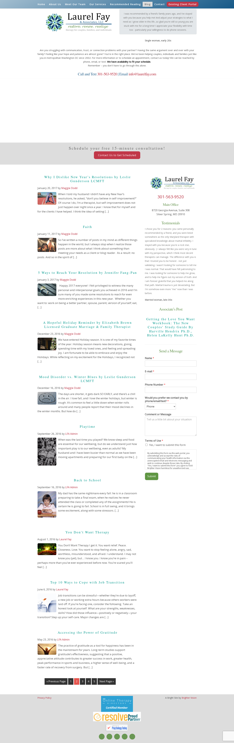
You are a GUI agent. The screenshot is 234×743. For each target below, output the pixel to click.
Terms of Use (154, 440)
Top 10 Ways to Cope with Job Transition (87, 582)
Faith (87, 226)
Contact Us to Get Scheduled (117, 155)
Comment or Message (158, 414)
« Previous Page (56, 681)
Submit (151, 476)
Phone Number (155, 384)
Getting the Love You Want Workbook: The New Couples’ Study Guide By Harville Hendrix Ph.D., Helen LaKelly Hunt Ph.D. (170, 327)
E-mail (149, 371)
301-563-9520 (107, 73)
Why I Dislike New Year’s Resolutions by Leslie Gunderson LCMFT (87, 179)
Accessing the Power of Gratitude (87, 632)
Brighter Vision (189, 697)
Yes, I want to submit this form (167, 445)
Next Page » (106, 681)
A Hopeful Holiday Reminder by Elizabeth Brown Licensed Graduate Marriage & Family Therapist (87, 324)
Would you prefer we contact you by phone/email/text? (166, 399)
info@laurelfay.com (142, 73)
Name (149, 358)
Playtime (87, 426)
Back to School (87, 480)
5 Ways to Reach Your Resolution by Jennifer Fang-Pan (87, 272)
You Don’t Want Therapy (87, 532)
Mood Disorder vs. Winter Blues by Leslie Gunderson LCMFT (87, 379)
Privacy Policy (44, 697)
